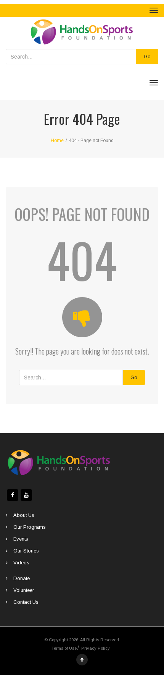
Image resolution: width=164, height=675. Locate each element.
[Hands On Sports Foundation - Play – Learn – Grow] (82, 31)
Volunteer (23, 590)
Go (147, 56)
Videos (21, 562)
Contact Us (26, 602)
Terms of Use (64, 648)
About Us (23, 515)
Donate (21, 578)
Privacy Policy (95, 648)
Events (20, 539)
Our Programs (29, 527)
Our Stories (26, 551)
